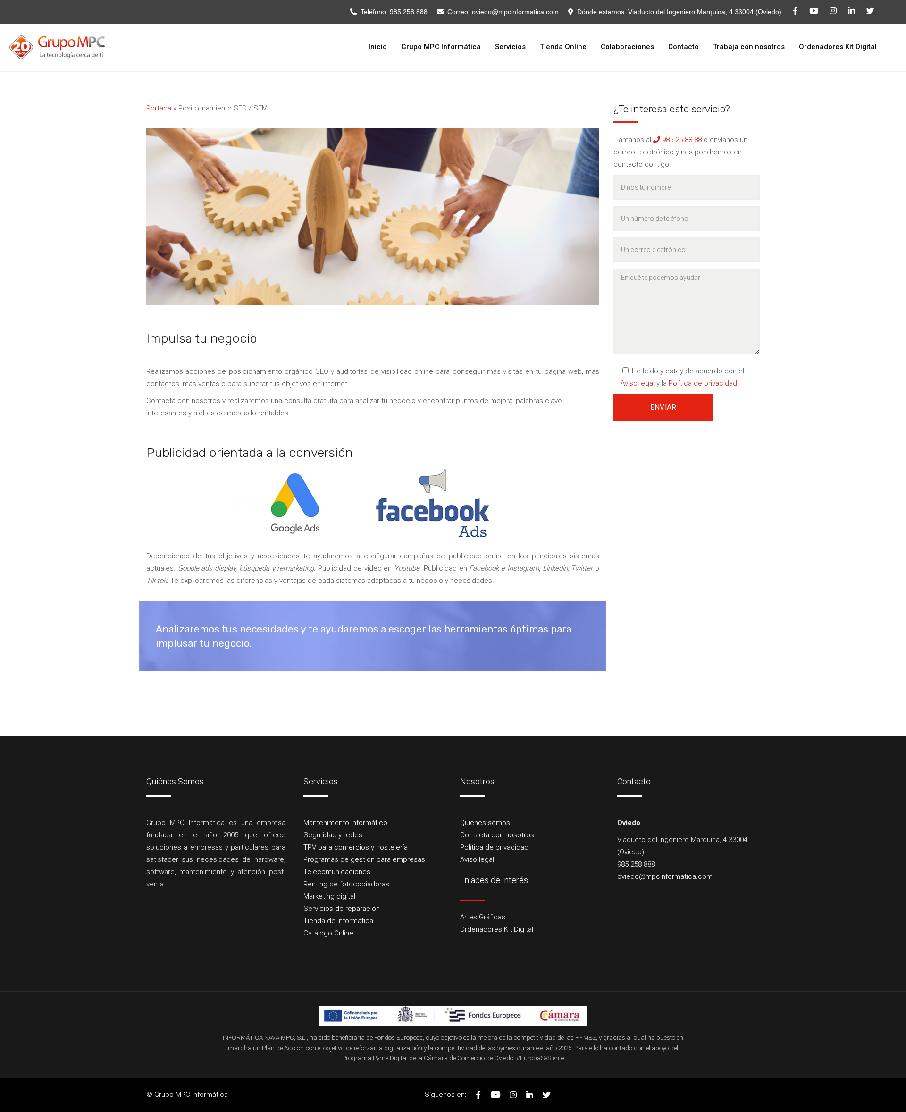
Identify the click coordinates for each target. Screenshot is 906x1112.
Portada (158, 108)
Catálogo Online (328, 933)
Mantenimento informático (345, 822)
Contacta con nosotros (497, 835)
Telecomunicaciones (336, 872)
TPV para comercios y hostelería (355, 847)
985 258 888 (409, 12)
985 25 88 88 (681, 139)
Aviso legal (637, 383)
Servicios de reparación (341, 908)
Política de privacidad (703, 383)
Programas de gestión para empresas (364, 859)
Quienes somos (485, 822)
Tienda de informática (338, 921)
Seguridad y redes (332, 835)
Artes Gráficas (482, 917)
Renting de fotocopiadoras (346, 884)
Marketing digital (329, 896)
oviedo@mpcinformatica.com (515, 12)
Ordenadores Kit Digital (496, 929)
